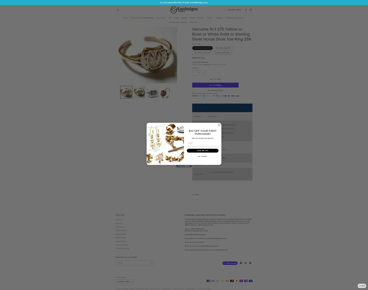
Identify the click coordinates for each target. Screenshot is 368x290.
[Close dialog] (219, 125)
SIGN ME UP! (203, 150)
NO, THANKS (202, 156)
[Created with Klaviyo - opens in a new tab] (184, 166)
